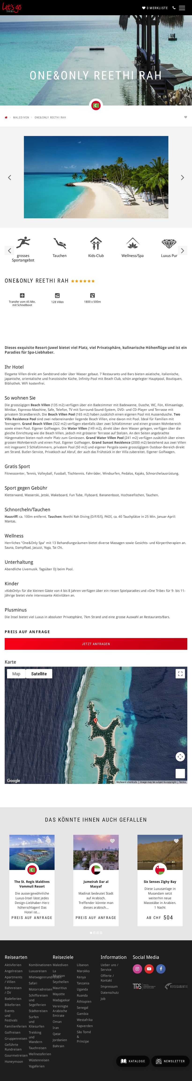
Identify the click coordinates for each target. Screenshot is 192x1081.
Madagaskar (60, 1000)
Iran (56, 1028)
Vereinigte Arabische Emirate (60, 1010)
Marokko (83, 971)
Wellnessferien (36, 1054)
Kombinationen (36, 965)
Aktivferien (12, 965)
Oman (57, 1022)
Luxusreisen (36, 971)
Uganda (82, 989)
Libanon (83, 965)
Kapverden (84, 1026)
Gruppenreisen (12, 1038)
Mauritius (60, 988)
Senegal (82, 1007)
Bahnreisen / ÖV (12, 990)
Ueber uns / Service (109, 967)
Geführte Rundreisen (12, 1047)
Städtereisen (36, 1011)
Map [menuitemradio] (16, 673)
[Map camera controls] (180, 756)
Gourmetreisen (12, 1055)
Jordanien (60, 1040)
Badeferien (12, 999)
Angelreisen (12, 971)
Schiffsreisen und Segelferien (36, 1000)
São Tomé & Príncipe (84, 1036)
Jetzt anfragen (96, 644)
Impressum (109, 986)
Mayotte (59, 994)
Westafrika (84, 1020)
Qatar (57, 1034)
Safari (33, 983)
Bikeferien (12, 1005)
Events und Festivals (11, 1015)
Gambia (82, 1014)
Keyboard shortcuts (126, 782)
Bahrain (58, 1046)
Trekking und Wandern (35, 1037)
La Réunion (59, 973)
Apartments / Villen (12, 979)
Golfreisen (12, 1032)
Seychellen (60, 982)
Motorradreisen (36, 989)
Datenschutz (110, 992)
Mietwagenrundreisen (36, 977)
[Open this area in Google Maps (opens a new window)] (13, 781)
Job (103, 999)
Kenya (81, 977)
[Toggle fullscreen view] (180, 673)
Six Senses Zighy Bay (160, 882)
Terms (182, 782)
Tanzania (83, 983)
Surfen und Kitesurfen (36, 1021)
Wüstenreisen (36, 1060)
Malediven (60, 965)
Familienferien (12, 1026)
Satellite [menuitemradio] (39, 673)
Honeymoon (12, 1061)
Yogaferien (36, 1066)
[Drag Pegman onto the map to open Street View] (180, 773)
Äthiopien (84, 1001)
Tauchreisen (36, 1048)
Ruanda (82, 995)
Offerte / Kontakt (107, 978)
